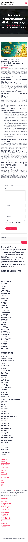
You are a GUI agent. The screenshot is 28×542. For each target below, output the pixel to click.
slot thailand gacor (5, 525)
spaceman (4, 445)
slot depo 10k (5, 418)
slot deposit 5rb (5, 425)
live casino (4, 375)
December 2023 (5, 333)
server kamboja (4, 508)
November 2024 (5, 314)
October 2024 (5, 316)
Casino (3, 363)
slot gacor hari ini (6, 428)
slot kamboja (4, 432)
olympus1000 (4, 386)
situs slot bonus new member (9, 398)
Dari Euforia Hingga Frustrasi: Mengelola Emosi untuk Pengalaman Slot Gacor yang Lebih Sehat (13, 254)
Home (8, 26)
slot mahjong (4, 433)
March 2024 (4, 328)
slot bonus (4, 411)
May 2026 (4, 286)
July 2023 (4, 341)
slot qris (3, 439)
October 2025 (5, 295)
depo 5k (3, 368)
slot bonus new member (8, 415)
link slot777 (4, 374)
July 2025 (4, 300)
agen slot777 (5, 355)
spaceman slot (5, 447)
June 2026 (4, 285)
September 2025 (6, 297)
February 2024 (5, 329)
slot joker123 (4, 500)
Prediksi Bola (4, 389)
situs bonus (4, 394)
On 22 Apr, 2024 (5, 59)
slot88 (2, 469)
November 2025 (5, 293)
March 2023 (4, 348)
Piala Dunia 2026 (6, 387)
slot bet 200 (4, 408)
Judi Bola (3, 372)
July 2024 (4, 321)
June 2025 (4, 302)
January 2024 (5, 331)
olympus (3, 482)
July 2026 (4, 283)
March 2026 (4, 290)
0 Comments (16, 61)
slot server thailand (5, 462)
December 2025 (5, 292)
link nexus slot (4, 511)
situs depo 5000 (5, 396)
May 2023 (3, 345)
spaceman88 (5, 449)
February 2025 (5, 309)
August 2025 (4, 298)
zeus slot (3, 454)
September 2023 (6, 338)
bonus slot (4, 362)
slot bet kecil (4, 409)
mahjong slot (4, 379)
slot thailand (4, 442)
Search (3, 238)
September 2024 (6, 317)
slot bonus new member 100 (9, 416)
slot (2, 483)
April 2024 (4, 326)
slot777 (3, 444)
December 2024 (5, 312)
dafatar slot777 (5, 365)
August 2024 (4, 319)
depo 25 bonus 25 (6, 367)
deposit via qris (5, 370)
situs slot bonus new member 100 (10, 399)
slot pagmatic (4, 467)
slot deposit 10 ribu (5, 506)
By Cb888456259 (15, 59)
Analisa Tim (4, 356)
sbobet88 (4, 392)
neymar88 (4, 384)
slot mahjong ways (6, 435)
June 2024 (4, 322)
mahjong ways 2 (5, 382)
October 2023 (5, 336)
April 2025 (4, 305)
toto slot (3, 451)
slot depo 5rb (5, 423)
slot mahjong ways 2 (7, 437)
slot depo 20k (5, 420)
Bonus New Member (6, 358)
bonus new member (5, 466)
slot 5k (3, 404)
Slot (2, 403)
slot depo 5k (4, 421)
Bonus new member (5, 517)
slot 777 (3, 406)
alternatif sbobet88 (5, 519)
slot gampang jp (5, 430)
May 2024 (4, 324)
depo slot (3, 520)
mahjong (3, 377)
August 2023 (4, 339)
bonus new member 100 (7, 360)
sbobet (3, 391)
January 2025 (5, 310)
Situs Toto (4, 401)
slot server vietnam (5, 464)
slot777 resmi (4, 501)
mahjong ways (5, 380)
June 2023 (4, 343)
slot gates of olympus (6, 503)
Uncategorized (15, 26)
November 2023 (5, 334)
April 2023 (4, 346)
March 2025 (4, 307)
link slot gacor (4, 522)
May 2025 (3, 304)
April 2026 (4, 288)
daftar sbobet (4, 498)
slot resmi (3, 470)
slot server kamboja (6, 440)
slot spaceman (4, 514)
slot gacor (4, 427)
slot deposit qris (4, 515)
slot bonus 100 (5, 413)
